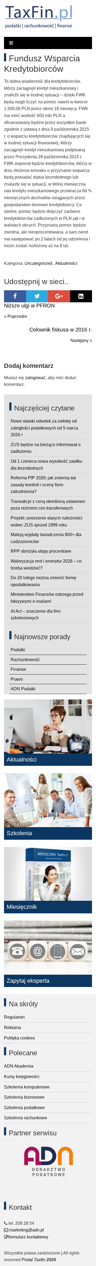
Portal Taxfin (33, 1259)
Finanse (18, 669)
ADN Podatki (23, 689)
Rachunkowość (25, 659)
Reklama (12, 1027)
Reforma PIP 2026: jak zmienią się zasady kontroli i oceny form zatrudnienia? (43, 485)
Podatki (18, 649)
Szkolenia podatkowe (24, 1107)
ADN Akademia (18, 1066)
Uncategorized (38, 263)
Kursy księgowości (21, 1076)
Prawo (17, 679)
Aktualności (66, 263)
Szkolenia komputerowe (27, 1087)
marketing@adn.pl (26, 1230)
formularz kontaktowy (28, 1237)
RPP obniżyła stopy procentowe (41, 551)
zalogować (35, 377)
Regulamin (14, 1017)
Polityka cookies (19, 1038)
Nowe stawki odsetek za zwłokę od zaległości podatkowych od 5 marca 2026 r (44, 428)
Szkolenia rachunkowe (25, 1118)
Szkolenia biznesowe (24, 1097)
